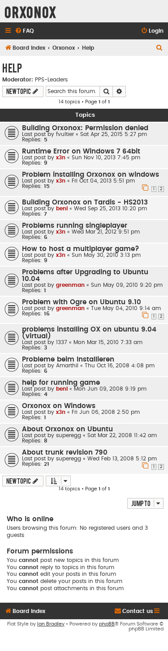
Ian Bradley (51, 623)
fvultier (65, 134)
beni (62, 208)
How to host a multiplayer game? (80, 249)
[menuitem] (24, 31)
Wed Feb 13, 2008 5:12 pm (122, 458)
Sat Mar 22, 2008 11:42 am (122, 435)
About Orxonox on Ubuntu (67, 429)
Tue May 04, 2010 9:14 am (126, 308)
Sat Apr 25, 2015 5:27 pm (113, 134)
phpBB (107, 623)
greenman (70, 285)
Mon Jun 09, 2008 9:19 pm (110, 388)
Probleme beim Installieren (68, 359)
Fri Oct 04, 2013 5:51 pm (103, 180)
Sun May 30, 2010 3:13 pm (106, 255)
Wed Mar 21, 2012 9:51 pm (106, 231)
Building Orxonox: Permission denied (85, 128)
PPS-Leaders (51, 79)
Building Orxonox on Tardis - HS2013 (85, 202)
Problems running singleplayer (74, 225)
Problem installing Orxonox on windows (90, 174)
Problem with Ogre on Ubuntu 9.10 (81, 302)
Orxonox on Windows (58, 406)
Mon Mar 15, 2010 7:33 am (107, 342)
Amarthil (67, 365)
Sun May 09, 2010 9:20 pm (127, 285)
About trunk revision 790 (65, 452)
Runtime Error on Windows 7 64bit (81, 151)
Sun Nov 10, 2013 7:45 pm (106, 157)
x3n (60, 157)
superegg (68, 435)
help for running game (61, 382)
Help (12, 67)
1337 (61, 342)
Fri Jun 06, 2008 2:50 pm (106, 412)
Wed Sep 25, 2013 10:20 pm (110, 208)
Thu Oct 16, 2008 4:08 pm (120, 365)
